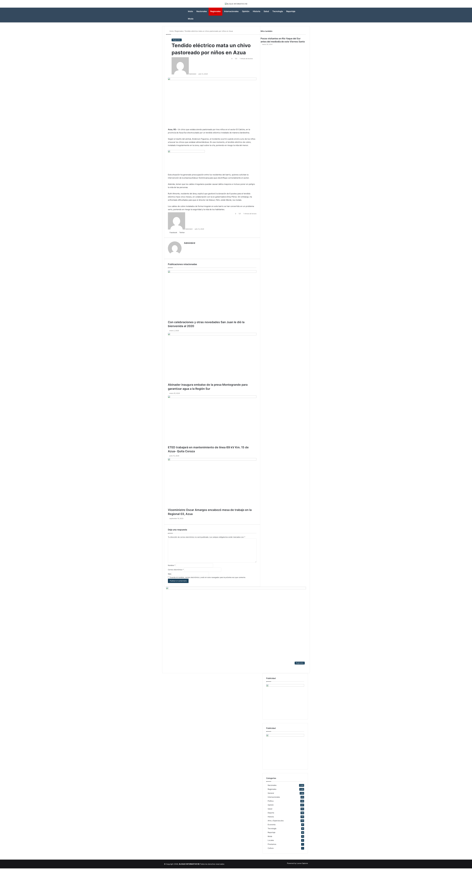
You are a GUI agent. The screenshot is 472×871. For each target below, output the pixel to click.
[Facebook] (1, 870)
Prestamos (272, 844)
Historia (256, 11)
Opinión (245, 11)
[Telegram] (5, 870)
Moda (190, 18)
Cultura (270, 848)
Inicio (190, 11)
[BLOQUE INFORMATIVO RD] (236, 3)
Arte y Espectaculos (276, 821)
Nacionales (201, 11)
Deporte (271, 813)
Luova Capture (302, 863)
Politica (270, 801)
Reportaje (290, 11)
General (271, 793)
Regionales (215, 11)
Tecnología (277, 11)
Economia (271, 825)
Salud (266, 11)
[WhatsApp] (4, 870)
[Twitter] (2, 870)
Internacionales (231, 11)
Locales (271, 840)
